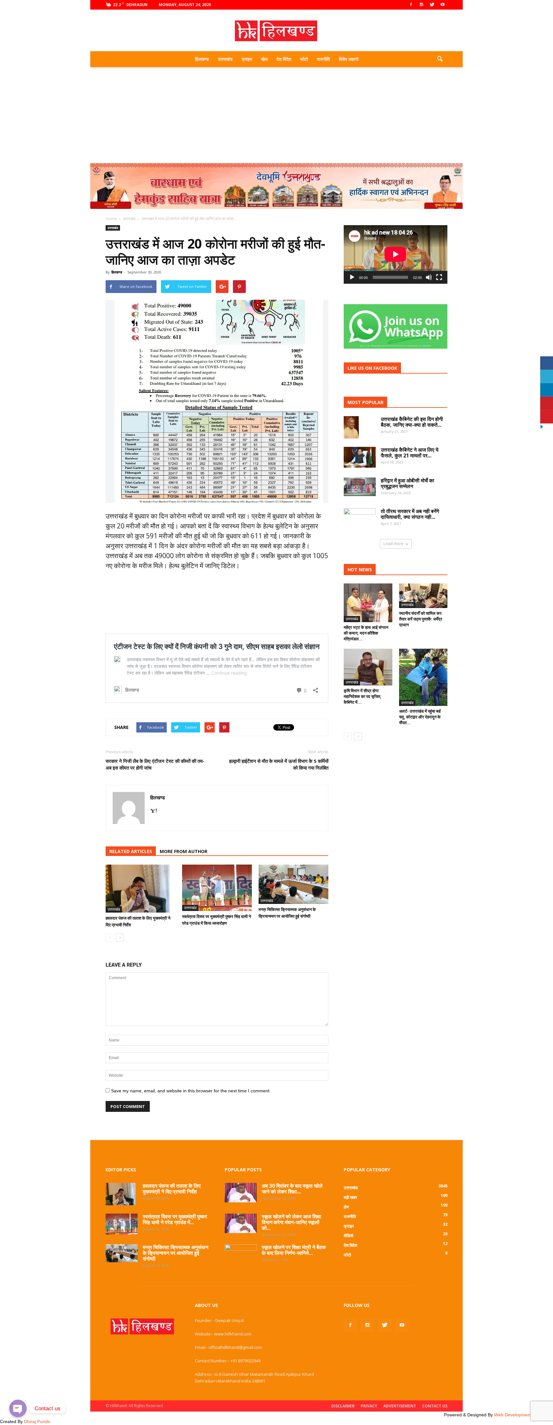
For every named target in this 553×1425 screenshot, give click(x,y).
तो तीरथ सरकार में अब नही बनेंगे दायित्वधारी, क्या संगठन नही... (410, 514)
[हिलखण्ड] (276, 30)
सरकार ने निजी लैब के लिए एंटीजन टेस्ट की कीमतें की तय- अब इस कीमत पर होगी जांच (155, 764)
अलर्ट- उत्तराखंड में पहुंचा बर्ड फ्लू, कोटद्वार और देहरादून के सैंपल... (420, 716)
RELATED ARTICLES (130, 851)
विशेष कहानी (348, 59)
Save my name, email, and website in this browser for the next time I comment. (191, 1090)
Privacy (369, 1406)
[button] (439, 59)
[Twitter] (432, 5)
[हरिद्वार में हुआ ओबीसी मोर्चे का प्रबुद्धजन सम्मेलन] (360, 487)
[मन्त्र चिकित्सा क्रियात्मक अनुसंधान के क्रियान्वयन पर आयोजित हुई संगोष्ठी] (293, 884)
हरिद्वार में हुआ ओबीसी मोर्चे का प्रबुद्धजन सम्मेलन (407, 483)
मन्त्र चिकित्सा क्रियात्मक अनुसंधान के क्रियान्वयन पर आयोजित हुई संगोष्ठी (175, 1253)
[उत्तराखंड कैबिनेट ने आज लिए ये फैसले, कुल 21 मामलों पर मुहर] (360, 457)
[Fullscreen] (439, 277)
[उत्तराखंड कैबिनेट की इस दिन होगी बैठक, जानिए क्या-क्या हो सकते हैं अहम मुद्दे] (351, 427)
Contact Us (434, 1406)
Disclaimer (343, 1406)
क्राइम (247, 59)
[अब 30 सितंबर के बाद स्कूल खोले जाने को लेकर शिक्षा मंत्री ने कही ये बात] (241, 1193)
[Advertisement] (276, 115)
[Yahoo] (156, 811)
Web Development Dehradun (523, 1414)
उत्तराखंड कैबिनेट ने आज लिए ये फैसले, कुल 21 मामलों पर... (409, 452)
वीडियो (348, 1236)
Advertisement (399, 1406)
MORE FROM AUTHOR (183, 851)
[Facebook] (411, 5)
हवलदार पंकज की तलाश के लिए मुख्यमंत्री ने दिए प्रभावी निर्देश (172, 1188)
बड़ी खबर (350, 1197)
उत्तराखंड (225, 59)
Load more (393, 543)
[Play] (352, 277)
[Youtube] (442, 5)
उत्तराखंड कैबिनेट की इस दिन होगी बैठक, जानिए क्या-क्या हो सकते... (412, 422)
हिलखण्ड (202, 59)
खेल (264, 59)
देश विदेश (283, 59)
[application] (395, 254)
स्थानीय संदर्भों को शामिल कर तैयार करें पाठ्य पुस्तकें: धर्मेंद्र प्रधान (420, 619)
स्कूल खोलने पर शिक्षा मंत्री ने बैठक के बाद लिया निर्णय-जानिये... (294, 1250)
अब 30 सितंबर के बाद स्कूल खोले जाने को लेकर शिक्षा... (292, 1188)
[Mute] (429, 277)
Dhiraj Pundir (37, 1421)
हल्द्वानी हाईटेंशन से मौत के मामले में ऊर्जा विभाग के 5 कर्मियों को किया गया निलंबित (278, 764)
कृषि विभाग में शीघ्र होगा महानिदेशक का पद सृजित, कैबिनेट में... (362, 696)
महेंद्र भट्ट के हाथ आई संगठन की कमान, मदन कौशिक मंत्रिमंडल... (366, 633)
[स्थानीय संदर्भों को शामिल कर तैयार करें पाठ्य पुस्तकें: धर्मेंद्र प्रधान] (423, 595)
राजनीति (323, 59)
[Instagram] (421, 5)
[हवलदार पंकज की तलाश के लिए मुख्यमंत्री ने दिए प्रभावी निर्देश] (140, 889)
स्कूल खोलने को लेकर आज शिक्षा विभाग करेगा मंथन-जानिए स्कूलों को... (291, 1222)
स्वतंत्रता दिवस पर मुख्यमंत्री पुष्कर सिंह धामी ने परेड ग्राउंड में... (175, 1219)
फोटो (304, 59)
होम (346, 1207)
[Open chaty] (18, 1408)
